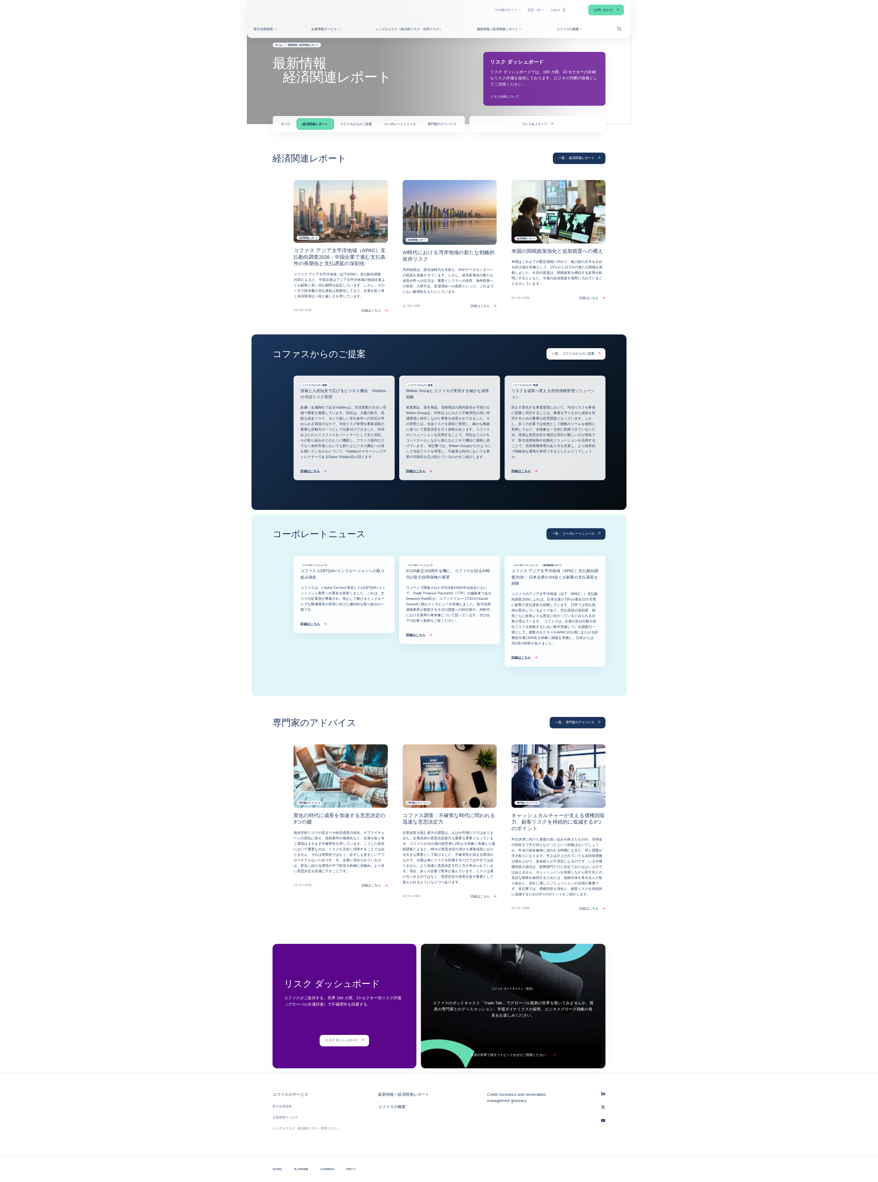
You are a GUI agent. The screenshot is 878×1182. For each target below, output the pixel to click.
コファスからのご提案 (356, 124)
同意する (351, 1169)
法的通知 (277, 1169)
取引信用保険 (282, 1106)
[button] (265, 29)
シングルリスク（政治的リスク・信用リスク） (306, 1128)
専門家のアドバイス (442, 124)
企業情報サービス (285, 1117)
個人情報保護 (301, 1169)
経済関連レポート (315, 124)
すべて (286, 124)
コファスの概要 (392, 1107)
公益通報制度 (327, 1169)
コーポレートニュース (400, 124)
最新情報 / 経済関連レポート (403, 1094)
